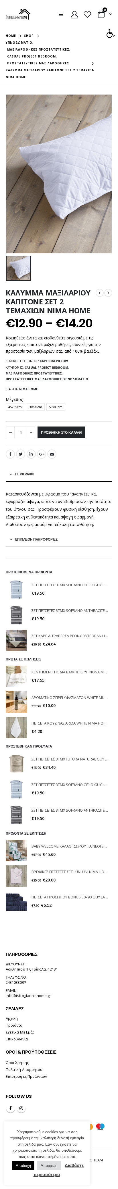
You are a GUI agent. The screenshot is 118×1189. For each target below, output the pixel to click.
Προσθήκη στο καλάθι (61, 432)
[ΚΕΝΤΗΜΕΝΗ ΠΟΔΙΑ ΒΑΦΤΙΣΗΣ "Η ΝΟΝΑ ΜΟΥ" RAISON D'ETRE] (16, 676)
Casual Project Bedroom (46, 368)
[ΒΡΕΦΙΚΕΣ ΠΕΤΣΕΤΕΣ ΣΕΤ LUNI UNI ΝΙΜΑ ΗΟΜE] (16, 876)
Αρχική (12, 1018)
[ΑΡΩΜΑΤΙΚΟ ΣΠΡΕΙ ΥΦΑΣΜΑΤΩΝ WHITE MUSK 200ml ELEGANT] (16, 702)
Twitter (20, 454)
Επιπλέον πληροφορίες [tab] (36, 539)
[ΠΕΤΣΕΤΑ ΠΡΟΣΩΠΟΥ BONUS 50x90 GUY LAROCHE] (16, 902)
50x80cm (55, 407)
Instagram (21, 1108)
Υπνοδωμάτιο (76, 379)
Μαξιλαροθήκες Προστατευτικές (34, 373)
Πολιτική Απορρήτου (24, 1069)
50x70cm (35, 407)
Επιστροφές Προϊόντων (26, 1076)
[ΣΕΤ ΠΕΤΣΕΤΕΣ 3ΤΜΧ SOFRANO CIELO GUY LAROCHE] (16, 589)
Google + (41, 454)
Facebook (10, 454)
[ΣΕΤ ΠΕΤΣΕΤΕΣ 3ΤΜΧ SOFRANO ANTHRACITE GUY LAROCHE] (16, 615)
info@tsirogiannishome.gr (28, 995)
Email (51, 454)
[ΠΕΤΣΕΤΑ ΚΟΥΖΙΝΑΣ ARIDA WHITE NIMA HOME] (16, 727)
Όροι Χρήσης (17, 1062)
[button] (110, 33)
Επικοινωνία (17, 1039)
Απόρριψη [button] (49, 1165)
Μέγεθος (14, 399)
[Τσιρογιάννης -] (18, 14)
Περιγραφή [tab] (24, 474)
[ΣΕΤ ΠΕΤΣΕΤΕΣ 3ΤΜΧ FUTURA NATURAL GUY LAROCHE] (16, 763)
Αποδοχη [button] (23, 1165)
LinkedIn (31, 454)
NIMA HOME (28, 389)
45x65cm (15, 407)
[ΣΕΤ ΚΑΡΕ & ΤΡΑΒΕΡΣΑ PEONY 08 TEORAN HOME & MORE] (16, 640)
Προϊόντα (14, 1025)
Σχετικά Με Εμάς (20, 1032)
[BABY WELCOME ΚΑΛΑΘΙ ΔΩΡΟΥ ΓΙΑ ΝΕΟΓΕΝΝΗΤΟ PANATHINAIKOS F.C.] (16, 850)
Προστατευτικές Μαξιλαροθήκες (34, 379)
